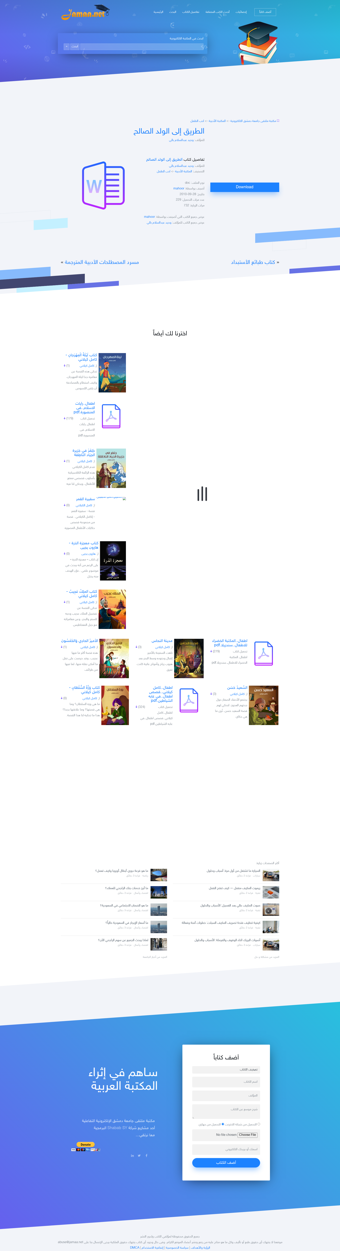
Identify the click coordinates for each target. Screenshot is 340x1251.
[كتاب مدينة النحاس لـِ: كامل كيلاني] (189, 658)
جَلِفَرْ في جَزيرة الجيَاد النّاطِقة (84, 452)
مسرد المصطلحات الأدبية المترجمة (102, 262)
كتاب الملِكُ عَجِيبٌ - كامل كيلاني (81, 593)
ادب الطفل (197, 121)
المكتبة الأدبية (217, 121)
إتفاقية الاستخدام (153, 1248)
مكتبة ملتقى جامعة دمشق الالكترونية (253, 121)
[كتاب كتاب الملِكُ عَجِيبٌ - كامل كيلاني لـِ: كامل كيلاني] (112, 609)
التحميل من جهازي (210, 1125)
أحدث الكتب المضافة (217, 12)
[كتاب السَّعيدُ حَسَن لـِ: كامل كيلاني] (263, 705)
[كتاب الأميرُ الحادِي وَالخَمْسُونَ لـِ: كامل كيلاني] (114, 658)
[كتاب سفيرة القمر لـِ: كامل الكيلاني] (111, 498)
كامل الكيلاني (84, 505)
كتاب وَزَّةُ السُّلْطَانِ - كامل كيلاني (84, 690)
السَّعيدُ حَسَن (237, 687)
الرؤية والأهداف (200, 1248)
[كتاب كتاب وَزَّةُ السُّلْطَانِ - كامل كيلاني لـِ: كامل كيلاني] (115, 705)
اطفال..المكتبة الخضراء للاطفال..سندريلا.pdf (229, 643)
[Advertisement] (244, 155)
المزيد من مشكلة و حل (266, 957)
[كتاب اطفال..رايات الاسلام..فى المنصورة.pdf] (111, 416)
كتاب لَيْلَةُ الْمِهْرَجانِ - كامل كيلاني (81, 357)
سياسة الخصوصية (177, 1248)
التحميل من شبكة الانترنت (241, 1125)
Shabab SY (117, 1128)
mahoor (178, 189)
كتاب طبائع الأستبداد (253, 262)
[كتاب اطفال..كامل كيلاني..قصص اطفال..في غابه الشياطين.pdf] (189, 700)
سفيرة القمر (85, 499)
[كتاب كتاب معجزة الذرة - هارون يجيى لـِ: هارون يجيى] (113, 561)
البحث (172, 12)
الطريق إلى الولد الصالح (169, 131)
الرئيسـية (158, 12)
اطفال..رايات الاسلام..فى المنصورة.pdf (84, 408)
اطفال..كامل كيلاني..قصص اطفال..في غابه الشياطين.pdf (161, 694)
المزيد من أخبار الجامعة (155, 957)
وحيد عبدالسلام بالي (181, 140)
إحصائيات (241, 12)
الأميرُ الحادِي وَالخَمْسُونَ (79, 641)
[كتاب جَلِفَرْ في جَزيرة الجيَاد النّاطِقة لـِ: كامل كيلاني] (111, 468)
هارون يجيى (88, 554)
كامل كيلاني (87, 366)
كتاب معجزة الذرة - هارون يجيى (83, 545)
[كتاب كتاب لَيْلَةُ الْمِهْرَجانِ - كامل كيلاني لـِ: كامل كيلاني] (112, 372)
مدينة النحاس (162, 641)
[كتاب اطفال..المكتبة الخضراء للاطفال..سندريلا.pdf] (263, 653)
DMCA (134, 1248)
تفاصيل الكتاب (190, 12)
